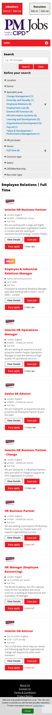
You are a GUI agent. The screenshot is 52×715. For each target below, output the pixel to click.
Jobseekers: (12, 6)
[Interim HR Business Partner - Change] (10, 443)
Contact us (25, 689)
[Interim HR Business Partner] (10, 202)
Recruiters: (40, 6)
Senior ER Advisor (18, 394)
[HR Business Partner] (10, 503)
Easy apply (14, 246)
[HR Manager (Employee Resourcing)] (10, 560)
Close (28, 711)
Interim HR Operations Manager (21, 332)
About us (25, 685)
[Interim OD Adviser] (10, 623)
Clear (41, 66)
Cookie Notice (38, 706)
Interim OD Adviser (19, 631)
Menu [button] (7, 43)
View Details (14, 239)
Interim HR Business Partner (25, 210)
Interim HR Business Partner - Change (25, 452)
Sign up (17, 10)
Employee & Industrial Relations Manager (21, 271)
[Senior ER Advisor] (10, 386)
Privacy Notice (25, 696)
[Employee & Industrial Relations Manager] (10, 262)
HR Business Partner (20, 511)
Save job (32, 239)
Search (26, 66)
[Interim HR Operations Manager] (10, 322)
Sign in (6, 10)
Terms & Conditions (25, 692)
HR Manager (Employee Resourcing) (21, 569)
